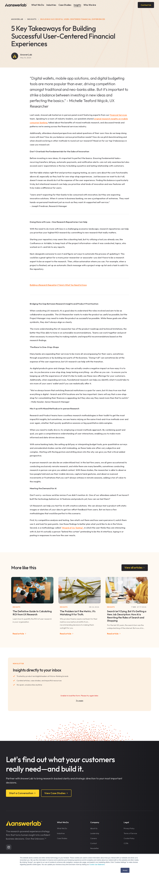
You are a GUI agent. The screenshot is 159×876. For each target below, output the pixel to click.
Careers (93, 838)
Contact (93, 843)
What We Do (37, 4)
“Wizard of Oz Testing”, (72, 527)
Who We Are (89, 4)
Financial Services (118, 115)
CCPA (126, 843)
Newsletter (94, 848)
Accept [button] (125, 870)
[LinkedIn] (8, 847)
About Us (93, 828)
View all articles (133, 567)
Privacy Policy (129, 828)
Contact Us (146, 5)
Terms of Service (130, 833)
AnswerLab (17, 19)
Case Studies (65, 4)
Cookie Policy (129, 838)
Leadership (94, 833)
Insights (77, 4)
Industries (51, 4)
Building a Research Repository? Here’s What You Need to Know (58, 285)
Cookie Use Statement (97, 864)
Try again (79, 701)
